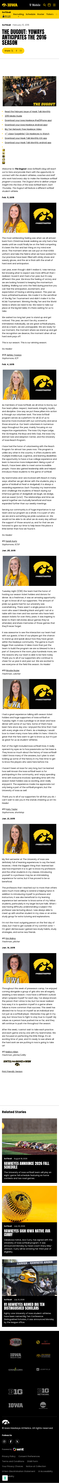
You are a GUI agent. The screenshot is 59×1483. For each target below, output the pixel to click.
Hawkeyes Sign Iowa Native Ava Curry (27, 1232)
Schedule (30, 14)
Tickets (50, 15)
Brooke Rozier (12, 670)
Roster (40, 14)
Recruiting (18, 14)
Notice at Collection (36, 1466)
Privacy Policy (8, 1456)
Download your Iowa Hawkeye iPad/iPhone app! (28, 120)
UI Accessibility (45, 1471)
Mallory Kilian (12, 1051)
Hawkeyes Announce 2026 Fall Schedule (26, 1165)
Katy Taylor (11, 809)
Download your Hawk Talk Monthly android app (28, 142)
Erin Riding (11, 938)
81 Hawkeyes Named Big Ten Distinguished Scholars (24, 1306)
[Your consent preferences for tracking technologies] (5, 1478)
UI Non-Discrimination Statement (18, 1471)
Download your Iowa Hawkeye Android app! (26, 124)
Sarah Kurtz (11, 541)
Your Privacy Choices (12, 1466)
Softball (6, 25)
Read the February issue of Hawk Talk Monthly (27, 111)
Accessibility (8, 1476)
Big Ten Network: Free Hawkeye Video (23, 129)
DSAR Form (32, 1461)
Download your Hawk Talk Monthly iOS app (26, 138)
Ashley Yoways (14, 355)
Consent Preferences (29, 1456)
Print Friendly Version (12, 1071)
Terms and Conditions (13, 1461)
